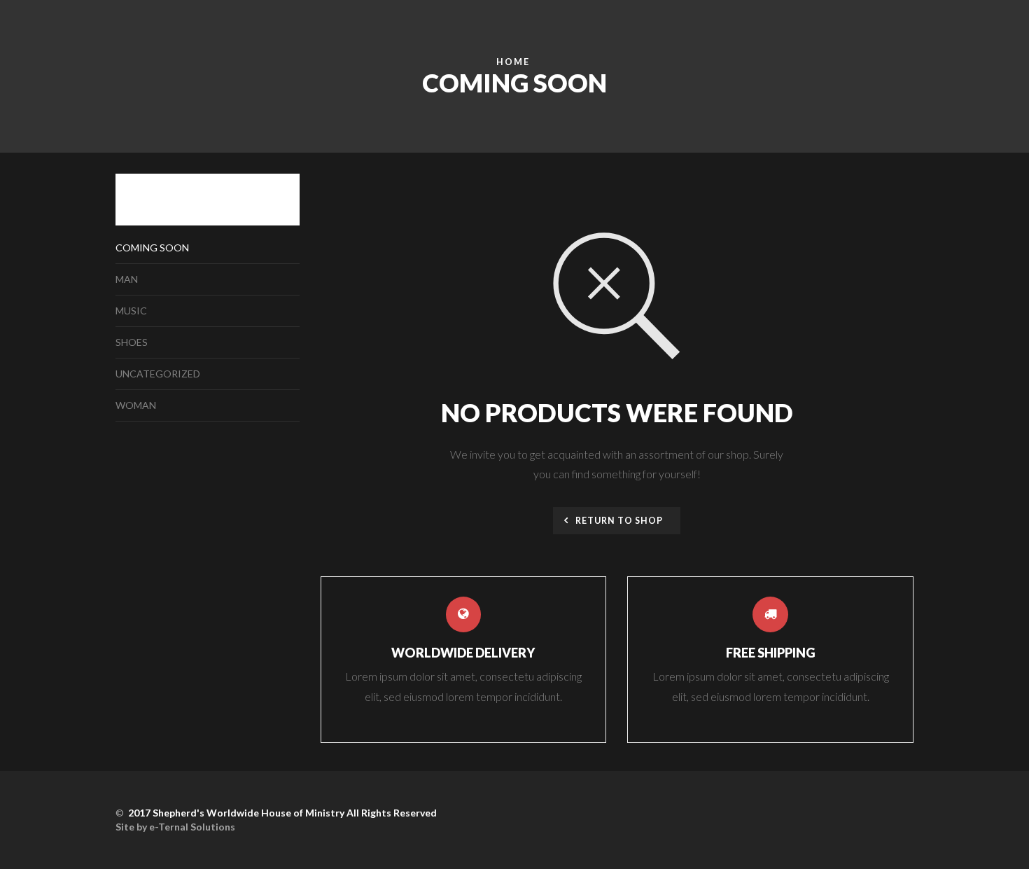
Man (126, 279)
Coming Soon (152, 247)
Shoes (131, 342)
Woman (135, 405)
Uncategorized (157, 374)
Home (513, 62)
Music (131, 311)
